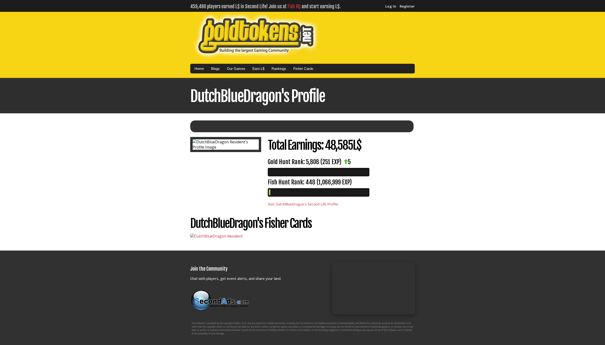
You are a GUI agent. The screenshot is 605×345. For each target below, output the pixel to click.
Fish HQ (294, 6)
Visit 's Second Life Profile (303, 204)
